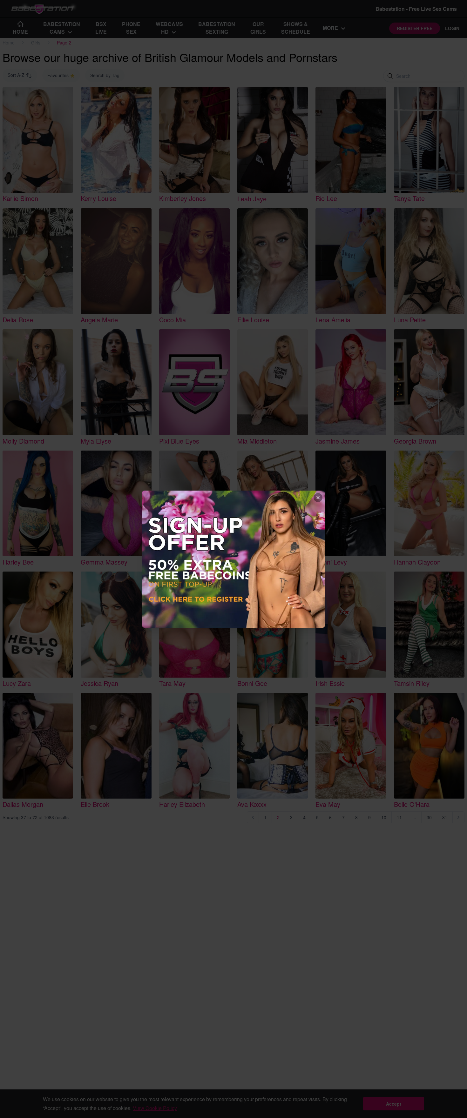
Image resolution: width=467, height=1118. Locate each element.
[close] (318, 497)
